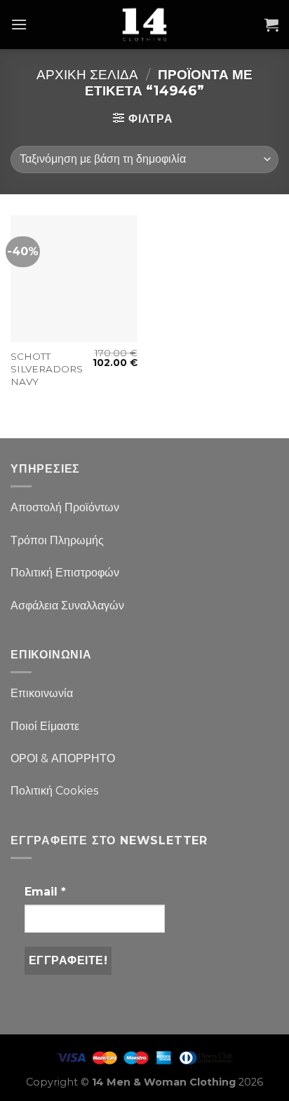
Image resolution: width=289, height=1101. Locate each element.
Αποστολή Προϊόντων (65, 507)
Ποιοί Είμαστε (45, 726)
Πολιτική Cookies (54, 790)
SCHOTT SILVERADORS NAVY (47, 368)
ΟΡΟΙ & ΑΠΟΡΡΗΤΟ (63, 758)
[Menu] (19, 24)
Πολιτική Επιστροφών (65, 572)
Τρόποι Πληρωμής (57, 540)
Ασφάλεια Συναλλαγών (67, 605)
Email (45, 891)
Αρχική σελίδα (87, 74)
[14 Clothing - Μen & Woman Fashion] (144, 24)
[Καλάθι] (271, 24)
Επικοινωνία (42, 693)
